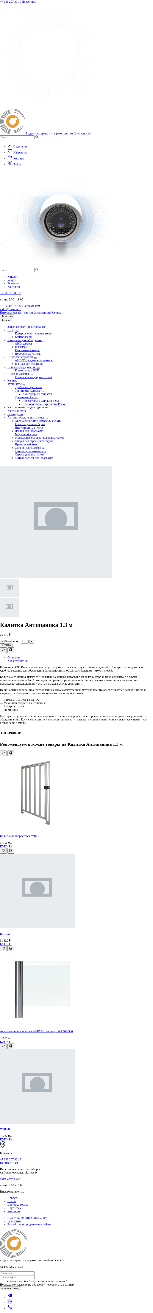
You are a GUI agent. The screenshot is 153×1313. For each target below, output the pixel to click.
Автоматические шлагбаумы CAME (38, 420)
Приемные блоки (26, 444)
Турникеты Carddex (28, 390)
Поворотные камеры (28, 353)
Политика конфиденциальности (27, 1217)
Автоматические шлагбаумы (26, 417)
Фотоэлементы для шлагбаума (34, 457)
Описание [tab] (13, 657)
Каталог (12, 276)
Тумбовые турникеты (28, 387)
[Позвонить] (9, 1308)
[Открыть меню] (6, 171)
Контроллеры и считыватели (33, 333)
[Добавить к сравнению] (10, 650)
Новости (12, 1197)
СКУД (11, 330)
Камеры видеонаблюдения (24, 340)
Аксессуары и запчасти (37, 394)
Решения (13, 283)
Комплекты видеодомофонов (33, 377)
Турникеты (14, 383)
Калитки (57, 312)
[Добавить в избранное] (3, 650)
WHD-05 (5, 1129)
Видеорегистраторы (20, 357)
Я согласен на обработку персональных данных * (36, 1281)
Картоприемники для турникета (28, 407)
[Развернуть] (42, 391)
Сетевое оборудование (22, 367)
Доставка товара (17, 1204)
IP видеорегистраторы (29, 363)
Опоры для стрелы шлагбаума (34, 441)
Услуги (11, 280)
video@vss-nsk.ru (10, 309)
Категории (7, 316)
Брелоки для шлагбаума (30, 424)
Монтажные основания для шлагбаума (39, 437)
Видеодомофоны (18, 373)
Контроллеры (23, 336)
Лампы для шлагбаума (29, 431)
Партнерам (14, 1208)
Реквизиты (14, 1221)
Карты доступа (16, 410)
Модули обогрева (26, 434)
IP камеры (21, 346)
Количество (12, 641)
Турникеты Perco (26, 397)
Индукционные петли (29, 427)
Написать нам (31, 305)
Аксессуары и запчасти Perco (41, 400)
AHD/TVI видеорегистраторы (34, 360)
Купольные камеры (27, 350)
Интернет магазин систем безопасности (25, 312)
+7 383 (10, 1)
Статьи (11, 1201)
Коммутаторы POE (27, 370)
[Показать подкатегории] (17, 331)
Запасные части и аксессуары (26, 326)
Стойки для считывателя (30, 451)
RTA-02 (5, 933)
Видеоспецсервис (58, 133)
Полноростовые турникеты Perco (43, 404)
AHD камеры (23, 343)
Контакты (13, 286)
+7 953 (10, 305)
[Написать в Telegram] (9, 1297)
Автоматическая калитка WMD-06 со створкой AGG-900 (36, 1031)
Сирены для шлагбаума (30, 447)
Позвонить (29, 1)
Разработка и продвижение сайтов (29, 1224)
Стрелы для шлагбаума (29, 454)
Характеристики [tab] (18, 660)
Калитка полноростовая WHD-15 (21, 836)
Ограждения (15, 414)
